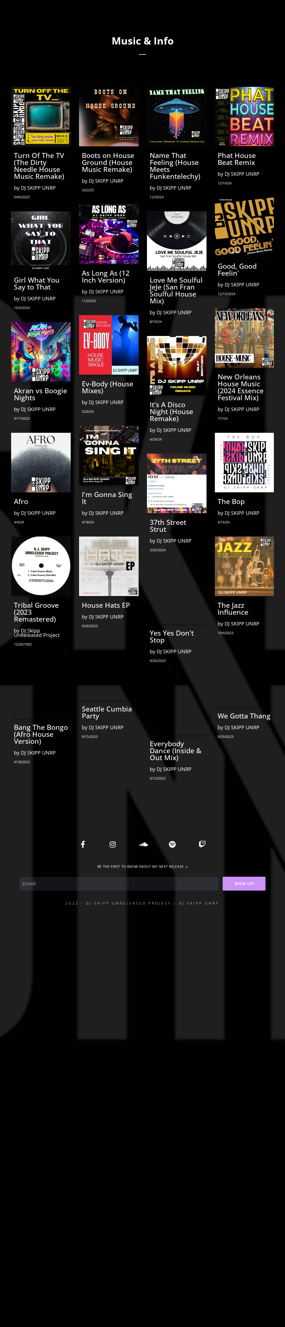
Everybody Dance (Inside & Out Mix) (175, 750)
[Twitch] (202, 844)
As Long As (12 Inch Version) (105, 276)
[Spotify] (172, 844)
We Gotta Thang (244, 715)
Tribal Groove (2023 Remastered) (36, 612)
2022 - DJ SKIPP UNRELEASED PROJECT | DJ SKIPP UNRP (142, 903)
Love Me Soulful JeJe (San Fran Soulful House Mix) (176, 290)
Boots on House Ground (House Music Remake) (108, 162)
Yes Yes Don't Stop (172, 636)
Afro (21, 501)
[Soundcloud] (142, 844)
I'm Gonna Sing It (107, 498)
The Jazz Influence (233, 609)
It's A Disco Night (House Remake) (171, 411)
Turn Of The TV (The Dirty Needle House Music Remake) (39, 166)
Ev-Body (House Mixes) (107, 387)
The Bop (231, 501)
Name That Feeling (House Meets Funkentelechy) (175, 166)
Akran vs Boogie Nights (40, 394)
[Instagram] (113, 844)
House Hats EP (106, 605)
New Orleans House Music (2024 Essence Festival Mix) (241, 387)
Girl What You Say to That (37, 283)
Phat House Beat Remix (237, 159)
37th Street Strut (168, 526)
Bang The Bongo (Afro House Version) (41, 734)
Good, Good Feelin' (237, 269)
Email (25, 873)
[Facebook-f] (83, 844)
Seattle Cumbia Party (107, 712)
